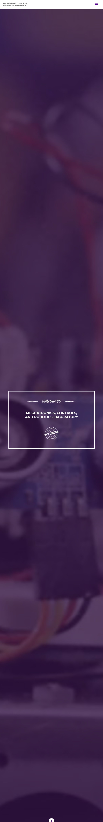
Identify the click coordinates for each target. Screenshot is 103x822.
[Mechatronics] (15, 4)
